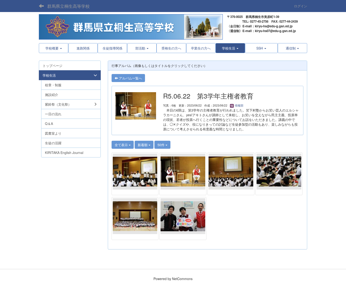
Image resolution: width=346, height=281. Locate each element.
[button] (230, 48)
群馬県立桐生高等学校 (68, 6)
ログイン (300, 6)
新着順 (143, 144)
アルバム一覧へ (130, 78)
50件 (161, 144)
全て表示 (122, 144)
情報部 (238, 105)
